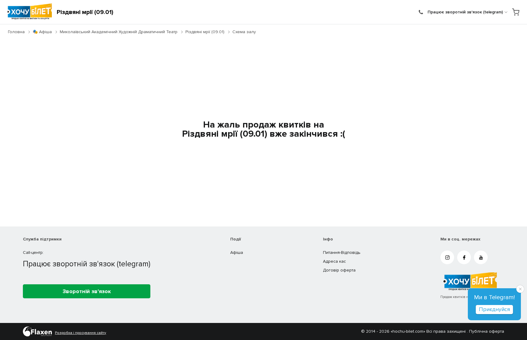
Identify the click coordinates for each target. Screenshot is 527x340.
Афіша (236, 252)
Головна (16, 31)
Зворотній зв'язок (87, 291)
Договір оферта (339, 270)
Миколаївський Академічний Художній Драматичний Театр (118, 31)
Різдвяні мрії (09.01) (204, 31)
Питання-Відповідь (341, 252)
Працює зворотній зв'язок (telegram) (465, 12)
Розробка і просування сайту (80, 333)
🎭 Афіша (42, 31)
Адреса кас (334, 261)
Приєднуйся (494, 309)
